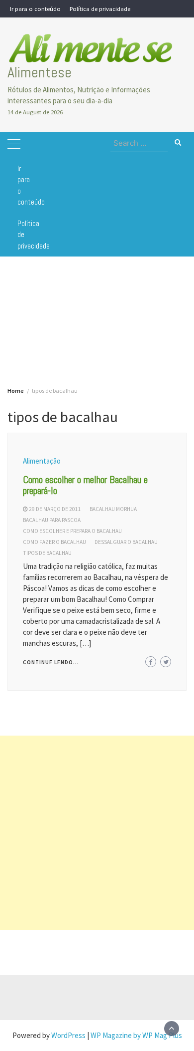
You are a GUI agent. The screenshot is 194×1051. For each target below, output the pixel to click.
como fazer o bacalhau (54, 541)
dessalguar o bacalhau (126, 541)
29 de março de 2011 (55, 509)
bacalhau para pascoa (52, 520)
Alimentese (39, 72)
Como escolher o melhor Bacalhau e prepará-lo (85, 485)
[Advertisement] (97, 833)
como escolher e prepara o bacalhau (72, 530)
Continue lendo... (51, 662)
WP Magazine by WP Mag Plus (136, 1035)
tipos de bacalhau (47, 552)
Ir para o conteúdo (35, 8)
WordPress (68, 1035)
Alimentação (42, 461)
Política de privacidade (100, 8)
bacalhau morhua (113, 509)
